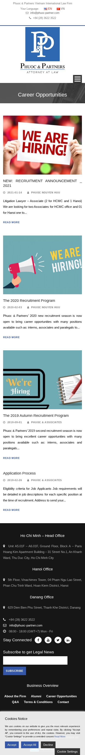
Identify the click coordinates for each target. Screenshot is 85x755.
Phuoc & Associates (46, 422)
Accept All (30, 744)
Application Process (19, 473)
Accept (11, 744)
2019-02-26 (14, 480)
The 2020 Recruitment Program (29, 301)
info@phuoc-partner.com (44, 12)
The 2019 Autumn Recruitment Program (36, 416)
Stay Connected (17, 640)
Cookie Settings (67, 751)
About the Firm (15, 696)
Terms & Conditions (38, 702)
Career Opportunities (61, 696)
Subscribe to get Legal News (28, 652)
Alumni (36, 696)
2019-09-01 (14, 422)
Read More (11, 222)
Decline (48, 744)
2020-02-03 (14, 307)
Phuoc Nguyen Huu (45, 192)
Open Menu (77, 79)
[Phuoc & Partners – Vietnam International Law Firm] (42, 50)
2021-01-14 (14, 192)
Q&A (15, 702)
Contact (63, 702)
